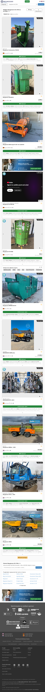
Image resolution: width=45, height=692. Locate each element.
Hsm (19, 269)
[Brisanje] (37, 4)
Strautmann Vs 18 (34, 578)
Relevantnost (38, 11)
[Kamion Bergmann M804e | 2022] (22, 430)
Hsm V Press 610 (30, 269)
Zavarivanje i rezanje (38, 641)
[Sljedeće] (41, 32)
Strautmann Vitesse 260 (35, 574)
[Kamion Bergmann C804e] (22, 524)
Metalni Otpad (19, 578)
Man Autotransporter (12, 644)
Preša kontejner (40, 269)
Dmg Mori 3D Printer (7, 641)
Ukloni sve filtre (14, 14)
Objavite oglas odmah (36, 168)
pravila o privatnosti (28, 689)
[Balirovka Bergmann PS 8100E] (22, 234)
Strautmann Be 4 (20, 583)
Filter (30, 9)
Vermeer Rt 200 (33, 581)
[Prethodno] (3, 32)
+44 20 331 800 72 (8, 634)
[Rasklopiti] (22, 63)
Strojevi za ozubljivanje (27, 641)
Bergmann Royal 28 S (7, 583)
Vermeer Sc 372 (33, 583)
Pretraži (42, 4)
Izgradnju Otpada (20, 576)
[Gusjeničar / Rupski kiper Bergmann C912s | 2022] (22, 477)
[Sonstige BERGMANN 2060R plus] (22, 335)
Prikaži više (23, 585)
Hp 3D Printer (34, 644)
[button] (43, 1)
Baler (14, 269)
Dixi (23, 269)
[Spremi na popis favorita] (41, 49)
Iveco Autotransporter (17, 641)
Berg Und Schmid (7, 576)
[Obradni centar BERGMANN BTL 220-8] (22, 382)
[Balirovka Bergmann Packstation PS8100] (22, 32)
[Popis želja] (40, 1)
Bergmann (5, 578)
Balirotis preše (7, 269)
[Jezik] (42, 1)
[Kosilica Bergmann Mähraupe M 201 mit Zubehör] (22, 127)
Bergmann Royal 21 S (7, 581)
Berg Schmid (6, 574)
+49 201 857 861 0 (29, 634)
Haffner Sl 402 (19, 574)
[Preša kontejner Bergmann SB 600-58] (22, 80)
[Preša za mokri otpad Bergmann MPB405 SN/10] (22, 288)
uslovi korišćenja (36, 689)
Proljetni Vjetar (19, 581)
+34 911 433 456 (28, 636)
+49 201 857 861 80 (8, 636)
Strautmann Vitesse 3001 (35, 576)
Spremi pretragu (23, 557)
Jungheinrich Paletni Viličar (24, 644)
